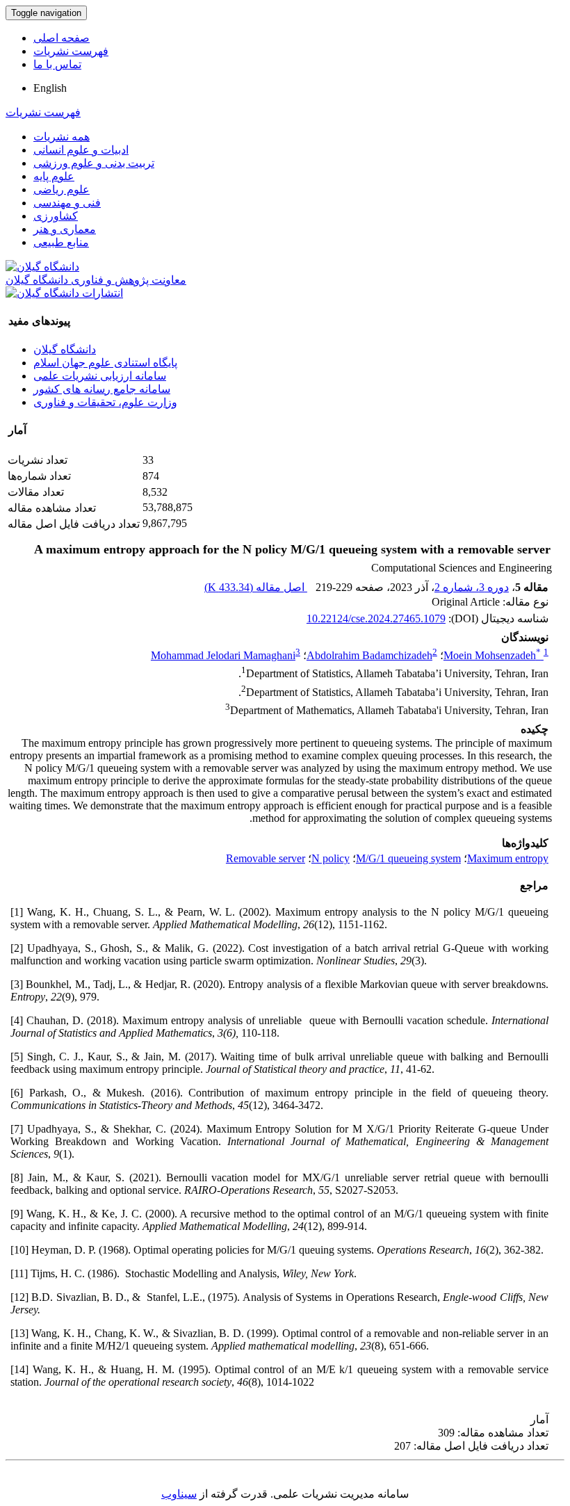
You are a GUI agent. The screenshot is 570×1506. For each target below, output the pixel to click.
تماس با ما (57, 64)
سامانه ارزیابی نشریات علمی (99, 376)
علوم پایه (53, 176)
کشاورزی (55, 216)
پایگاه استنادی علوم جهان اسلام (105, 363)
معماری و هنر (64, 229)
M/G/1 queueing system (408, 858)
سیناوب (179, 1494)
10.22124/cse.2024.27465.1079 (376, 618)
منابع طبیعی (61, 242)
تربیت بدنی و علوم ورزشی (93, 163)
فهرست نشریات (70, 51)
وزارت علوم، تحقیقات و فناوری (105, 402)
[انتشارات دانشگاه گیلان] (64, 293)
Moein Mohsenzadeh (492, 655)
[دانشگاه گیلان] (42, 267)
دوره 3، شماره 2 (471, 587)
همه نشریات (61, 137)
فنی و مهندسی (67, 203)
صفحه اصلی (61, 38)
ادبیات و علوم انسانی (81, 150)
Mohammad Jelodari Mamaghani (223, 655)
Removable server (265, 858)
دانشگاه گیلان (64, 349)
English (50, 88)
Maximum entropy (507, 858)
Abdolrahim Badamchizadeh (369, 655)
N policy (330, 858)
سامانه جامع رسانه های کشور (101, 389)
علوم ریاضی (61, 189)
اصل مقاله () (255, 587)
